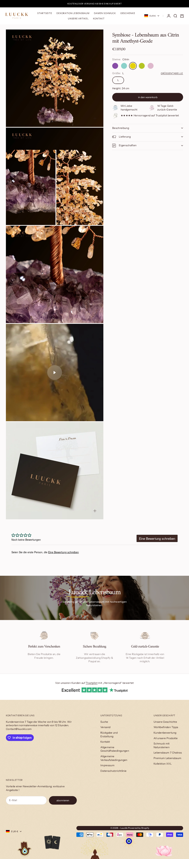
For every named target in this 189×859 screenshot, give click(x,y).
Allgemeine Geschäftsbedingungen (114, 749)
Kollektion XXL (163, 763)
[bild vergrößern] (95, 118)
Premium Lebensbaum (167, 758)
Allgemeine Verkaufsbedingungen (113, 758)
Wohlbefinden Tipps (166, 727)
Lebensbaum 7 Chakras (168, 752)
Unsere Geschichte (165, 721)
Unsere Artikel (78, 18)
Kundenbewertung (165, 732)
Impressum (107, 765)
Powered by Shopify (138, 828)
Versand (105, 727)
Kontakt (98, 18)
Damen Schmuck (105, 13)
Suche (104, 721)
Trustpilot (91, 683)
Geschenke (127, 13)
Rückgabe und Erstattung (109, 734)
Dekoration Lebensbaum (72, 13)
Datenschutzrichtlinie (113, 771)
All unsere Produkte (166, 738)
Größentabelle (172, 73)
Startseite (44, 13)
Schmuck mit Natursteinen (162, 745)
